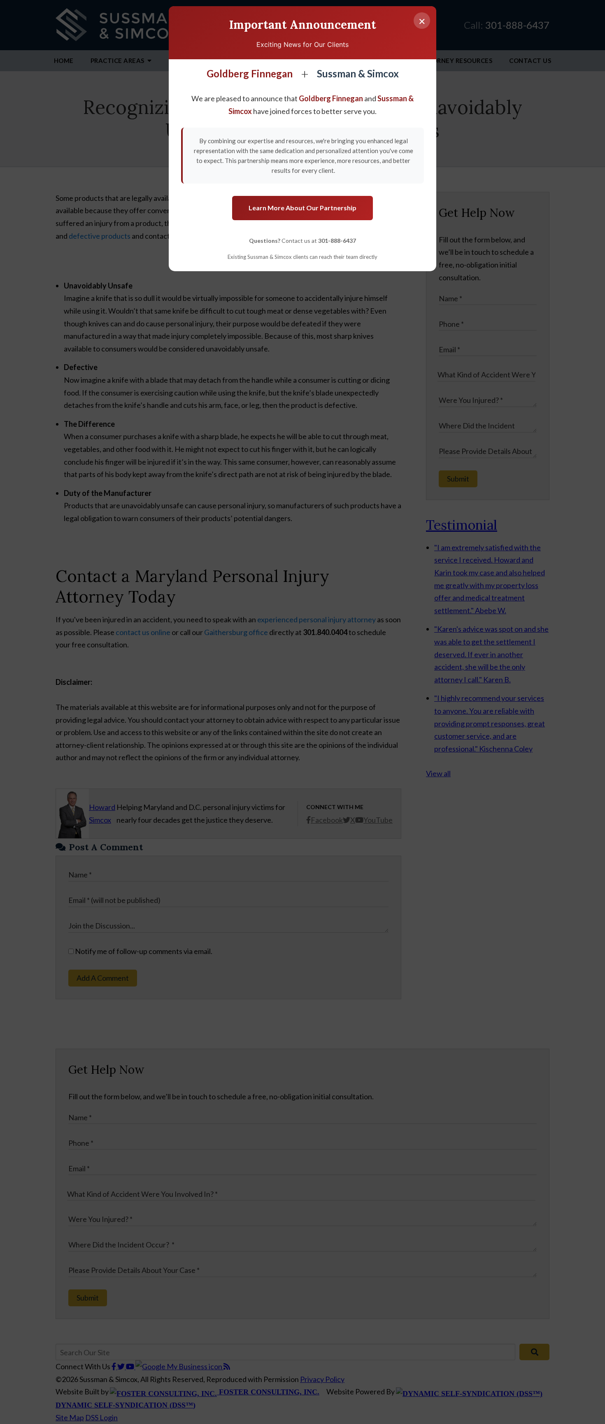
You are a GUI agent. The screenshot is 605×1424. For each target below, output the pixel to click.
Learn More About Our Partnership (302, 208)
